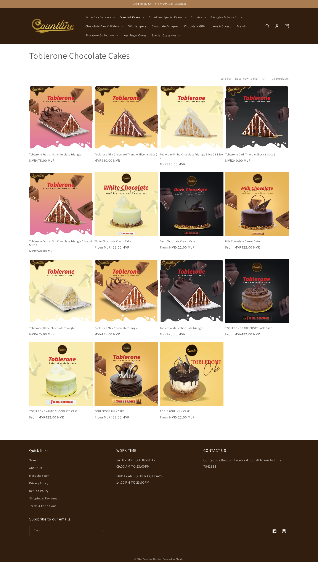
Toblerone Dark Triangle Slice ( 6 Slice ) (250, 154)
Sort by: (225, 79)
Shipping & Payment (43, 498)
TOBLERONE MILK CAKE (109, 411)
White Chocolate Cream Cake (113, 241)
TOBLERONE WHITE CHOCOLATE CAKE (53, 411)
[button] (100, 17)
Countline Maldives (152, 559)
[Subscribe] (102, 531)
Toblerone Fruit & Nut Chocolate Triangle (55, 154)
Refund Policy (38, 491)
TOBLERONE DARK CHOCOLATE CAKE (248, 328)
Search (34, 460)
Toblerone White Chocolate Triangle (51, 328)
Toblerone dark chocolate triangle (181, 328)
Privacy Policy (38, 483)
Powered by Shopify (173, 559)
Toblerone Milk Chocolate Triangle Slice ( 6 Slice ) (126, 154)
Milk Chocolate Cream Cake (242, 241)
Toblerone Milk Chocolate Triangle (116, 328)
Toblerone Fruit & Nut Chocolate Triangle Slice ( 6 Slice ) (60, 243)
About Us (35, 468)
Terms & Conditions (42, 506)
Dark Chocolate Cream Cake (177, 241)
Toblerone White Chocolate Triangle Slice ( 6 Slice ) (191, 156)
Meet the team (39, 476)
